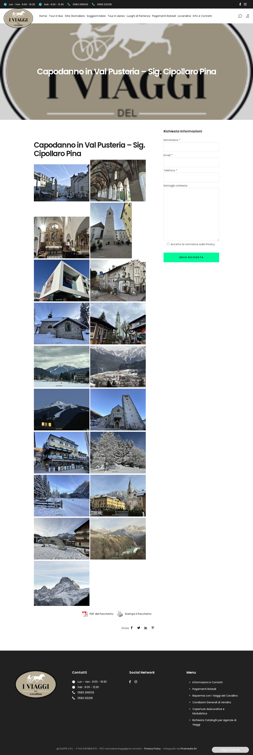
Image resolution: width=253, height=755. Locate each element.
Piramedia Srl (189, 748)
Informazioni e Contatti (207, 682)
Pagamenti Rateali (204, 689)
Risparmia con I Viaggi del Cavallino (215, 696)
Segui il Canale (230, 750)
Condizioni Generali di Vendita (211, 702)
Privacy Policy (152, 748)
